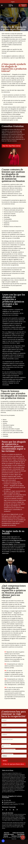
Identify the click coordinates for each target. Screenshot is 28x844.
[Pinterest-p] (17, 809)
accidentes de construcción (8, 784)
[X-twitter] (10, 809)
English (13, 2)
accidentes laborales (10, 781)
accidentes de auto (12, 780)
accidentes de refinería (14, 783)
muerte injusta (10, 786)
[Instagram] (6, 809)
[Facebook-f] (2, 809)
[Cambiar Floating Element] (23, 837)
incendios (22, 783)
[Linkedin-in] (13, 809)
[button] (2, 5)
